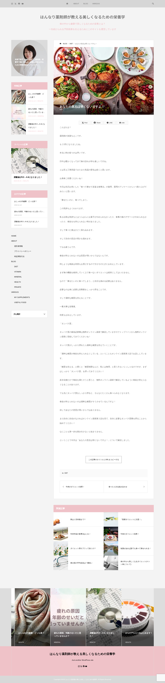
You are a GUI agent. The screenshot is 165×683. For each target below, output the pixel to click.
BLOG (85, 4)
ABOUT (76, 4)
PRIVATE (17, 287)
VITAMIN (17, 272)
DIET (61, 109)
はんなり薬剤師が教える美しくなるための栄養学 (82, 17)
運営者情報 (18, 246)
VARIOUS (96, 4)
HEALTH (17, 282)
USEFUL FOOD (20, 302)
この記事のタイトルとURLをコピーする (103, 460)
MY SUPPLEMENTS (22, 297)
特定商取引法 (19, 256)
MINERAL (18, 277)
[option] (29, 617)
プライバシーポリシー (22, 251)
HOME (67, 3)
